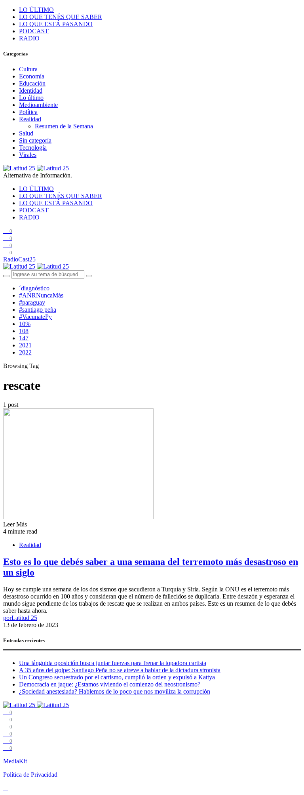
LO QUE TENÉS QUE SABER (60, 16)
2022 (25, 352)
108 (23, 331)
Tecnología (33, 147)
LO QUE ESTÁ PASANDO (56, 24)
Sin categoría (35, 140)
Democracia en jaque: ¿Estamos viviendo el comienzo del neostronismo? (109, 684)
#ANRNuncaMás (41, 295)
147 (23, 338)
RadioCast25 (19, 259)
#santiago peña (37, 309)
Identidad (30, 90)
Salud (26, 133)
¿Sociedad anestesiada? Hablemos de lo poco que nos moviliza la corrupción (114, 691)
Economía (31, 76)
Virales (27, 154)
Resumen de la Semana (64, 126)
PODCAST (34, 31)
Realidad (30, 119)
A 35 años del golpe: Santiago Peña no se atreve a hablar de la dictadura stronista (119, 670)
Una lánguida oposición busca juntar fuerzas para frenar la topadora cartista (112, 663)
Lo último (31, 97)
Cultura (28, 69)
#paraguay (32, 302)
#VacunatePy (35, 316)
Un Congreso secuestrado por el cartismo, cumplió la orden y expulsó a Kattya (117, 677)
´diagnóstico (34, 288)
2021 (25, 345)
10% (24, 323)
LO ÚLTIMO (36, 9)
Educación (32, 83)
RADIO (29, 38)
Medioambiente (38, 104)
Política (28, 112)
